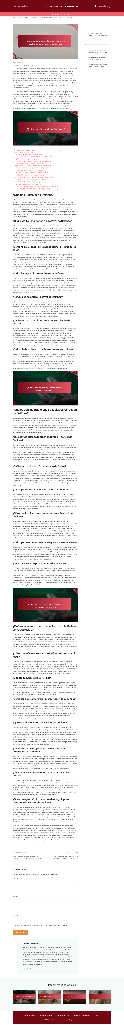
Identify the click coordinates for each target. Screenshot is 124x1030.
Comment (17, 878)
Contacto (96, 1016)
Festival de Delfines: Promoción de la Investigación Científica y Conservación (65, 857)
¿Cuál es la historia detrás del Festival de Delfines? (29, 154)
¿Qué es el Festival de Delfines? (23, 153)
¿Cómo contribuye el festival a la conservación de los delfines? (32, 183)
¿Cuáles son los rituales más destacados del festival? (30, 169)
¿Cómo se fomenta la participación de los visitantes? (30, 175)
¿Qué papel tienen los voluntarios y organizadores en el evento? (33, 174)
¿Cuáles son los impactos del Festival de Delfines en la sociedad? (34, 177)
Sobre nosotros (67, 14)
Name (15, 897)
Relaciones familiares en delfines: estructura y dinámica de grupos (97, 35)
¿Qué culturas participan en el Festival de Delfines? (29, 158)
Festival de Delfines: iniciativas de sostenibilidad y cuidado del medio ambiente (97, 52)
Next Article (71, 852)
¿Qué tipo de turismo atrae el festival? (26, 181)
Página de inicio (103, 6)
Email (15, 906)
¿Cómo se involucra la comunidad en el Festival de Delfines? (32, 172)
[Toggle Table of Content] (59, 150)
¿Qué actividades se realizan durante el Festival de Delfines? (32, 167)
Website (15, 915)
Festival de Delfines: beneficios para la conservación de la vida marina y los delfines (27, 857)
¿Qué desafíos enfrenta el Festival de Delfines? (28, 184)
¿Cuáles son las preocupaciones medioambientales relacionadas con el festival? (37, 186)
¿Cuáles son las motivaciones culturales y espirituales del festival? (34, 161)
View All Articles (28, 969)
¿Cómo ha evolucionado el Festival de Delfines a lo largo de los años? (34, 156)
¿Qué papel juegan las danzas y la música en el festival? (31, 170)
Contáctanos (56, 14)
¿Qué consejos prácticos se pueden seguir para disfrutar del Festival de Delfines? (38, 190)
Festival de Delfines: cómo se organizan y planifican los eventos (97, 59)
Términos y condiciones (81, 1016)
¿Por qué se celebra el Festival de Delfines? (27, 160)
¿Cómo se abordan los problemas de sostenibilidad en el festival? (33, 188)
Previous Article (20, 852)
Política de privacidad (46, 1016)
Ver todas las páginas (21, 6)
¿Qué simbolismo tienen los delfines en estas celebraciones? (32, 163)
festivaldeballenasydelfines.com (62, 6)
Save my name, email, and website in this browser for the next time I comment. (41, 925)
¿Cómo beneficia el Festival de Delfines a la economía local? (32, 179)
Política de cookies (63, 1016)
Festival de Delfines (18, 62)
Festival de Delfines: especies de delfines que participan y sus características (97, 66)
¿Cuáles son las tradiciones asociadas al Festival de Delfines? (33, 165)
